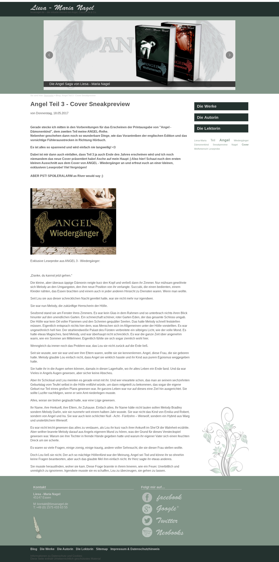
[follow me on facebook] (162, 501)
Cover (245, 144)
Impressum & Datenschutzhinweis (135, 549)
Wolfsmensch (201, 149)
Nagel (235, 145)
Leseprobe (214, 149)
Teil (212, 140)
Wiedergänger (241, 140)
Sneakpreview (220, 145)
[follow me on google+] (162, 512)
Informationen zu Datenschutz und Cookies (56, 555)
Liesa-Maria (200, 140)
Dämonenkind (201, 145)
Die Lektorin (208, 128)
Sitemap (102, 549)
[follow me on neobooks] (163, 536)
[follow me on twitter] (162, 524)
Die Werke (207, 106)
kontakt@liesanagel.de (52, 504)
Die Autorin (207, 117)
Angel (224, 140)
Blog (33, 549)
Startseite (49, 95)
